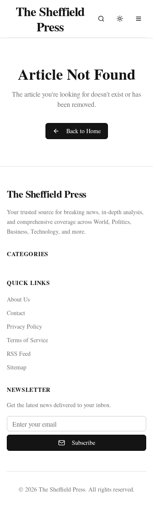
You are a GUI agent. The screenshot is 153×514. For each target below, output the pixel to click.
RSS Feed (19, 353)
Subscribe (83, 443)
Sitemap (16, 367)
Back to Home (83, 131)
